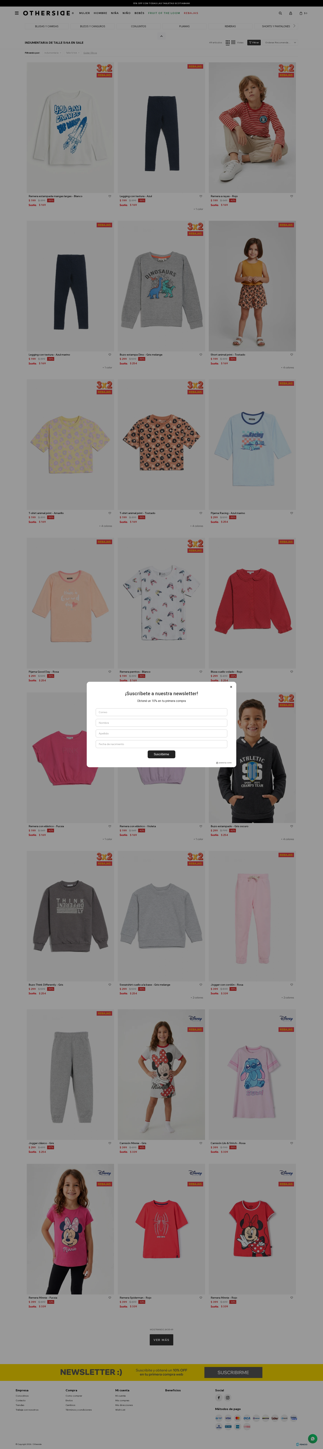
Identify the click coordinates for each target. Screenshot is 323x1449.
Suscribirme (161, 754)
